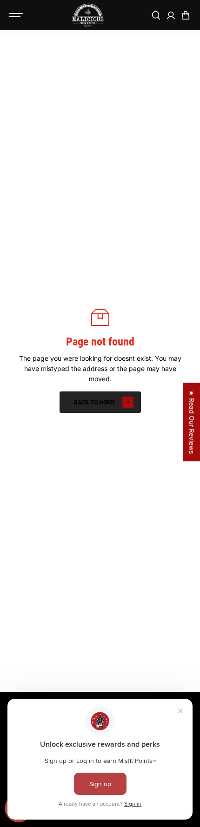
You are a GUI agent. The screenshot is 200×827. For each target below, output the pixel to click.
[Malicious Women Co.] (88, 15)
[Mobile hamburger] (17, 15)
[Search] (155, 15)
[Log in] (170, 15)
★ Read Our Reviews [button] (192, 422)
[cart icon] (185, 15)
